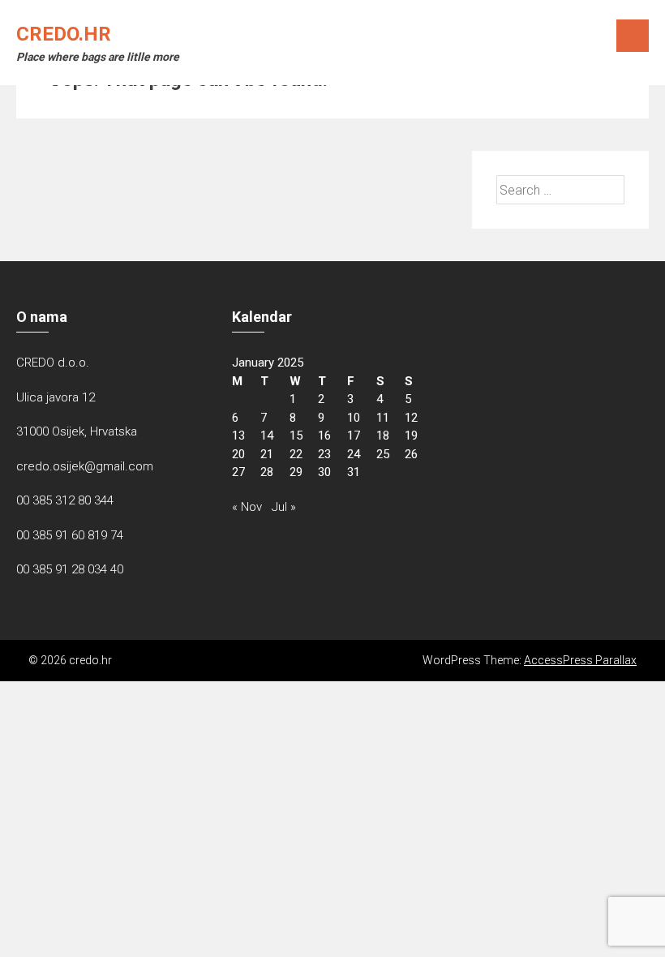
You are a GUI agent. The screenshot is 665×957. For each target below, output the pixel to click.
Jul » (284, 507)
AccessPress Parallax (580, 660)
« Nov (247, 507)
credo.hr (63, 34)
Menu (632, 35)
